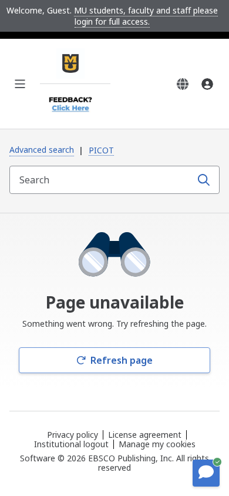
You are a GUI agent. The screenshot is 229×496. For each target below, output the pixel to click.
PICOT (101, 150)
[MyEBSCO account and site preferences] (207, 84)
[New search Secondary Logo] (75, 101)
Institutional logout (71, 444)
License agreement (144, 434)
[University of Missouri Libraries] (75, 65)
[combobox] (101, 180)
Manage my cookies (157, 444)
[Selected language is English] (182, 84)
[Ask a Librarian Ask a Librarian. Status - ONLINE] (206, 473)
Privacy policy (72, 434)
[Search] (203, 179)
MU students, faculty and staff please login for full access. (146, 16)
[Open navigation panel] (20, 84)
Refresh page (121, 360)
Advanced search (41, 149)
